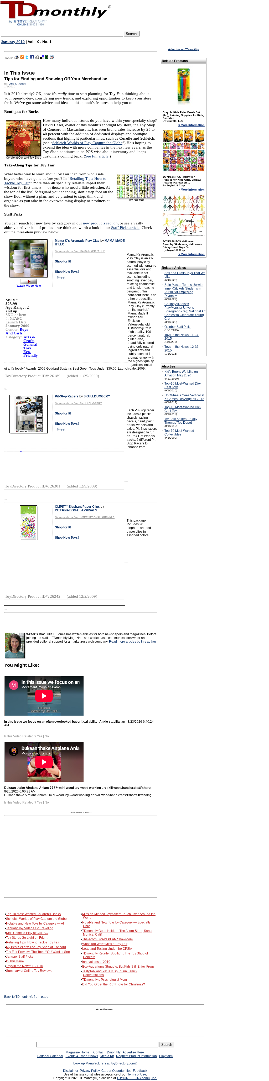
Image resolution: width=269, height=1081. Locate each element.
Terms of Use (136, 1074)
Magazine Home (77, 1052)
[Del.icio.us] (42, 58)
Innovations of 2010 (96, 962)
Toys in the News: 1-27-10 (24, 966)
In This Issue (15, 961)
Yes (39, 736)
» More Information (191, 125)
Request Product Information (136, 1056)
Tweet (61, 277)
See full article (96, 156)
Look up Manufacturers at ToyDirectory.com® (105, 1063)
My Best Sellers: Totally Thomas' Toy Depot (180, 420)
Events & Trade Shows (82, 1056)
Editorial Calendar (50, 1056)
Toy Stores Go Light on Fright (26, 938)
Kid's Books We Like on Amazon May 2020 (181, 373)
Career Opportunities (116, 1071)
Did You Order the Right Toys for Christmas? (113, 984)
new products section (100, 223)
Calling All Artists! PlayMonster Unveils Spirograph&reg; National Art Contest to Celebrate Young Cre (184, 311)
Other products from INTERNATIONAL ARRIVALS (85, 517)
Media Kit (107, 1056)
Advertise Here (133, 1052)
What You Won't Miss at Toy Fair (104, 944)
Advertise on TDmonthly (183, 49)
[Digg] (37, 58)
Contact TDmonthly (107, 1052)
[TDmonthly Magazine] (56, 25)
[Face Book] (32, 58)
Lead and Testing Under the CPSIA (107, 949)
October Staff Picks (177, 327)
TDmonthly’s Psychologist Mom (104, 980)
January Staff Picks (19, 956)
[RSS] (22, 58)
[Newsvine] (47, 58)
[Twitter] (27, 58)
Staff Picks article (125, 227)
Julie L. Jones (17, 83)
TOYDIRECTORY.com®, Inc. (137, 1078)
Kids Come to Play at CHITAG (27, 933)
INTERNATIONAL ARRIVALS (76, 510)
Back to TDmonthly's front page (26, 997)
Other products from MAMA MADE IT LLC (80, 251)
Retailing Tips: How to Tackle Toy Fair (32, 942)
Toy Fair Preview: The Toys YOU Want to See (38, 952)
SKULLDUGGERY (97, 396)
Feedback (140, 1071)
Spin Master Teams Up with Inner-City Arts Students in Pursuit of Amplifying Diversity (183, 290)
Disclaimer (70, 1071)
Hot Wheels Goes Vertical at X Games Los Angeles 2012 (184, 397)
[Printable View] (16, 58)
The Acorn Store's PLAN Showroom (107, 939)
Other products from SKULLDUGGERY (78, 403)
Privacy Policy (90, 1071)
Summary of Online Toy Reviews (29, 971)
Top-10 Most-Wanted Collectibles (179, 432)
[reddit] (52, 58)
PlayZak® (166, 1056)
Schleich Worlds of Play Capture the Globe (87, 143)
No (47, 736)
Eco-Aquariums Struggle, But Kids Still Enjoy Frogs (118, 966)
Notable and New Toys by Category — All (35, 923)
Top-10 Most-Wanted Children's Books (33, 914)
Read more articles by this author (132, 641)
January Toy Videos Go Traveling (29, 928)
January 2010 (13, 42)
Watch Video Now (29, 285)
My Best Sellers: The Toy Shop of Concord (36, 947)
